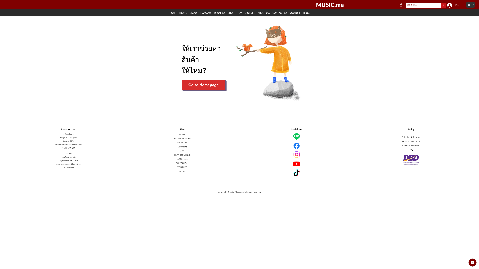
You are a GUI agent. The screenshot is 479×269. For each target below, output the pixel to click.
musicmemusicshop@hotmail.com (68, 144)
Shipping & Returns (410, 137)
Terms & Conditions (411, 141)
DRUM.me (182, 146)
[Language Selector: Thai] (470, 5)
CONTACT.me (182, 163)
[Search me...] (443, 5)
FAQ (411, 150)
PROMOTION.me (182, 138)
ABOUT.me (182, 159)
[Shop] (401, 5)
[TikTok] (297, 173)
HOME (182, 134)
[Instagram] (297, 154)
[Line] (297, 136)
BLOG (182, 171)
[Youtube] (297, 164)
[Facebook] (297, 146)
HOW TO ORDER (182, 155)
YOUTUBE (182, 167)
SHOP (182, 151)
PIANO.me (182, 142)
